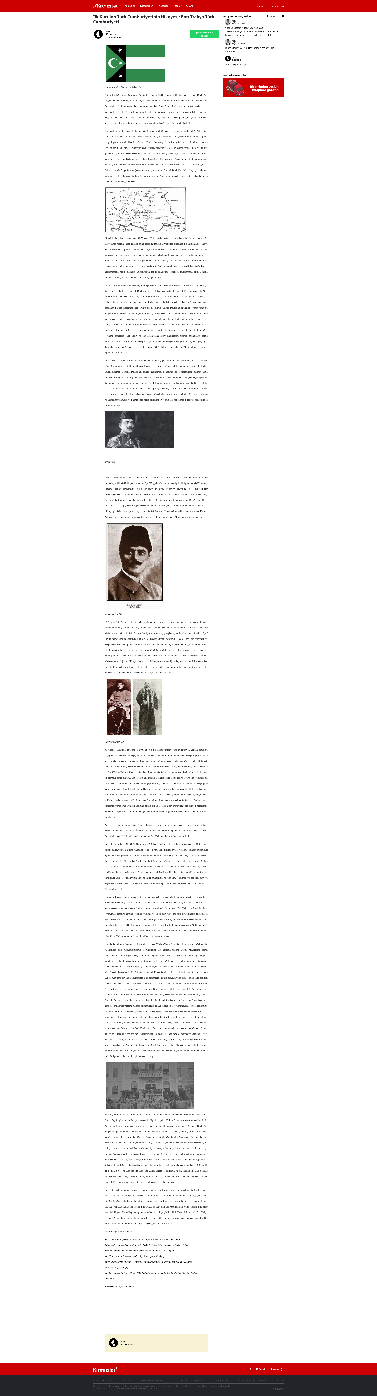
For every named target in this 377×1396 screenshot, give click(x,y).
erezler (126, 1380)
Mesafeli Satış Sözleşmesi (187, 1380)
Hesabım (258, 6)
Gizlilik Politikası (102, 1380)
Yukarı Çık (278, 1369)
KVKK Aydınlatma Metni (252, 1380)
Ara (191, 6)
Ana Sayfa (130, 6)
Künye (280, 1380)
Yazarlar (163, 6)
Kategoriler (146, 6)
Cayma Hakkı (220, 1380)
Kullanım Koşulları (152, 1380)
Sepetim (275, 6)
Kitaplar (177, 6)
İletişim (262, 1369)
